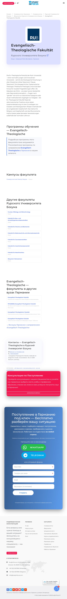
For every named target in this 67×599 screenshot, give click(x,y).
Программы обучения (50, 533)
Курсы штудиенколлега (51, 536)
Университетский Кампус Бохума (17, 179)
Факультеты (47, 528)
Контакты (9, 592)
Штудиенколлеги (49, 531)
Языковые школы (49, 539)
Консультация (8, 3)
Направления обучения (51, 547)
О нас (27, 526)
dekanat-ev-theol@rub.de (17, 352)
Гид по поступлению (31, 533)
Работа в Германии (50, 549)
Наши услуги (29, 528)
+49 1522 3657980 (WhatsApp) (17, 568)
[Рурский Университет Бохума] (47, 55)
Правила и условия (36, 592)
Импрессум (46, 592)
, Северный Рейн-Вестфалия (23, 59)
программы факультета (29, 368)
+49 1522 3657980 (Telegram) (17, 572)
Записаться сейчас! (33, 393)
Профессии (47, 544)
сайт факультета (18, 368)
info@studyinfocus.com (16, 575)
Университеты (48, 526)
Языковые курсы (49, 541)
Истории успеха (30, 531)
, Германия (36, 59)
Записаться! (12, 553)
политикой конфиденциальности (43, 502)
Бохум (13, 59)
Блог (26, 536)
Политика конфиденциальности (21, 592)
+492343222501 (14, 354)
